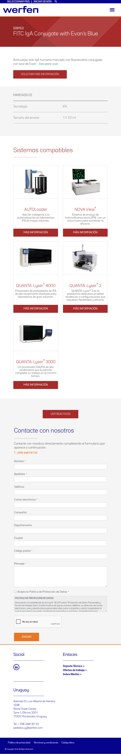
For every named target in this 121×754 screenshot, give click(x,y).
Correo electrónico (25, 499)
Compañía (20, 512)
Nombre (19, 461)
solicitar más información (40, 74)
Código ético (67, 743)
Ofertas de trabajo (74, 670)
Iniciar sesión (43, 1)
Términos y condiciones (46, 743)
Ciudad (18, 538)
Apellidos (19, 474)
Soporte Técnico (72, 666)
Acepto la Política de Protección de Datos (42, 592)
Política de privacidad (19, 743)
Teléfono (19, 487)
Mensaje (19, 563)
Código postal (22, 551)
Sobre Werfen (71, 674)
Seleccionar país (18, 1)
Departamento (23, 525)
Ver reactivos (60, 414)
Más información (35, 232)
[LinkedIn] (16, 667)
